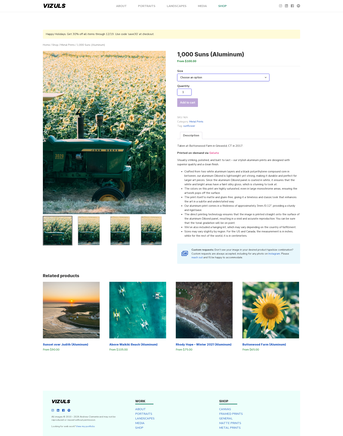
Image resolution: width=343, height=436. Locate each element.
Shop (222, 6)
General (226, 418)
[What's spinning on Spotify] (298, 6)
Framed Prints (231, 414)
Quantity (183, 86)
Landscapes (177, 6)
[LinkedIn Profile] (286, 6)
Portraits (146, 6)
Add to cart (187, 102)
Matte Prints (230, 423)
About (121, 6)
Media (202, 6)
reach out (197, 257)
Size (180, 71)
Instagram (274, 253)
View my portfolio (85, 426)
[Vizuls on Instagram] (280, 6)
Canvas (225, 409)
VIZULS (54, 6)
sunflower (189, 126)
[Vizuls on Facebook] (292, 6)
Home (46, 45)
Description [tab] (191, 135)
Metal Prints (68, 45)
